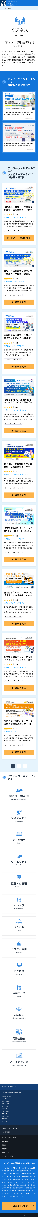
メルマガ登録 (6, 1132)
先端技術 (4, 1119)
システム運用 (6, 1104)
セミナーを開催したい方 (9, 1138)
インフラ (4, 1121)
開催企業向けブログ (8, 1141)
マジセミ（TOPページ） (9, 1087)
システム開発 (6, 1101)
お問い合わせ (6, 1152)
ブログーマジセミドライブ (10, 1128)
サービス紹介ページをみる (19, 1206)
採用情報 (4, 1149)
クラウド (4, 1099)
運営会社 (4, 1145)
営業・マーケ (6, 1114)
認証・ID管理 (5, 1116)
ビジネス (4, 1109)
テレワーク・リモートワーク (13, 231)
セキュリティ (5, 1111)
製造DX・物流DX (7, 1096)
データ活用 (5, 1106)
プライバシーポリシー (9, 1156)
